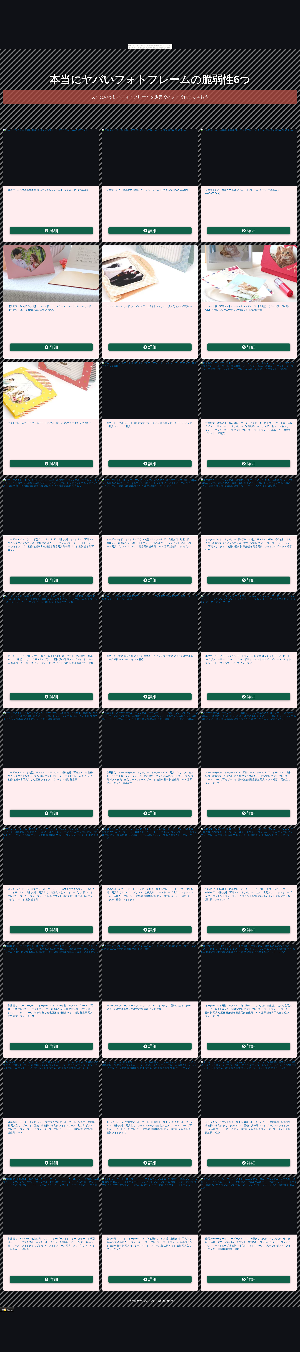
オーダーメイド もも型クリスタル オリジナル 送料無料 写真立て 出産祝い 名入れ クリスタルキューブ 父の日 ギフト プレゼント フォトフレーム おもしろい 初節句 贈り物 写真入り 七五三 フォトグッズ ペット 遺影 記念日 (51, 776)
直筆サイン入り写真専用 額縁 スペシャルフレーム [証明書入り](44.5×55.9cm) (147, 189)
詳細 (53, 230)
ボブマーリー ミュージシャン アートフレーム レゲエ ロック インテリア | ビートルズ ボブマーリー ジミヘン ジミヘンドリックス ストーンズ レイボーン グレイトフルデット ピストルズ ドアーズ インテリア (248, 659)
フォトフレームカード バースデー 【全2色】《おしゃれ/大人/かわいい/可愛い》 (50, 423)
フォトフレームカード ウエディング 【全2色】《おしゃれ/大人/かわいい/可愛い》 (150, 306)
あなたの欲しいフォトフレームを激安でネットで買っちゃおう (150, 96)
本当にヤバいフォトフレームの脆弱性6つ (150, 79)
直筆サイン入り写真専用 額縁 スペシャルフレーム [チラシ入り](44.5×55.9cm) (48, 189)
